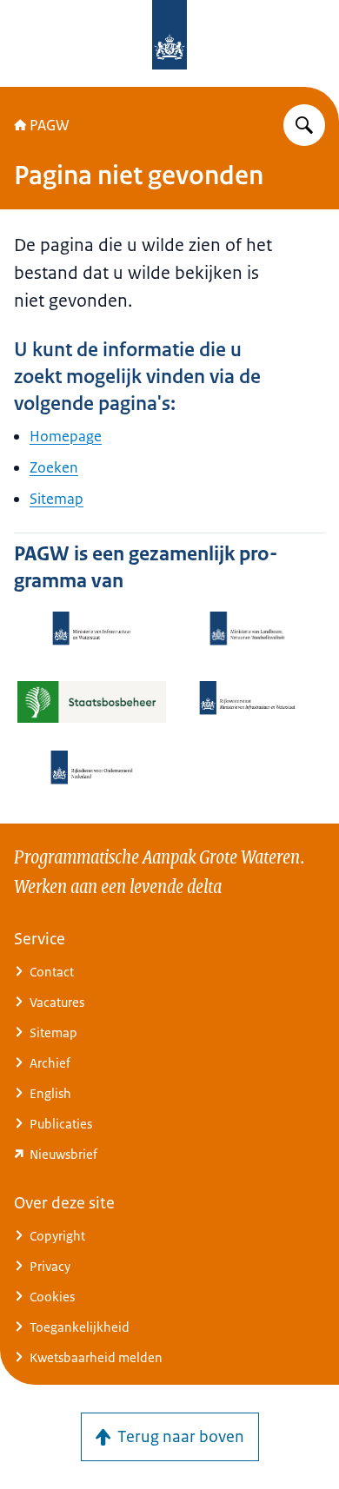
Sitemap (56, 498)
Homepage (66, 436)
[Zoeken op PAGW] (304, 125)
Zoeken (54, 467)
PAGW (50, 125)
